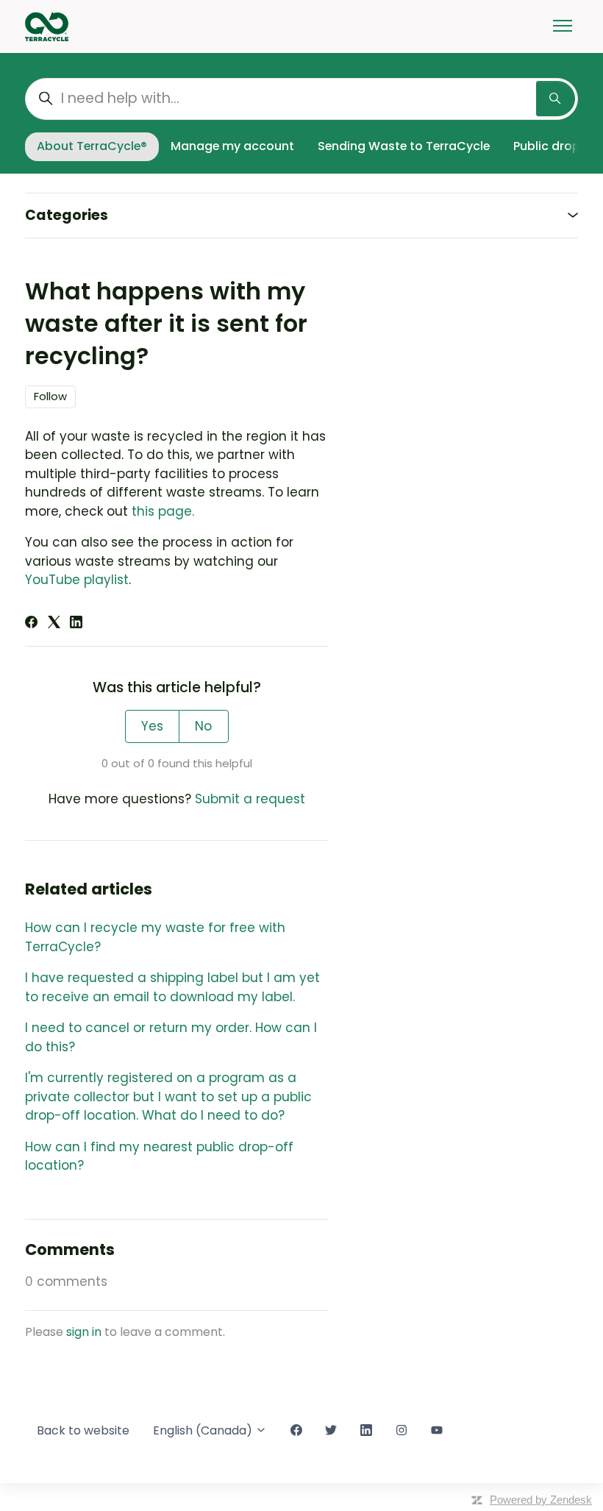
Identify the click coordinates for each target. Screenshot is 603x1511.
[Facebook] (31, 624)
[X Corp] (54, 624)
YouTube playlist (77, 580)
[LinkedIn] (76, 624)
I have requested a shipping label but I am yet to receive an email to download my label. (172, 987)
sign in (83, 1331)
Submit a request (250, 799)
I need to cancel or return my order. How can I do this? (171, 1037)
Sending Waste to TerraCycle (404, 146)
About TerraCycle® (92, 146)
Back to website (83, 1430)
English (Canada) (204, 1430)
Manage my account (232, 146)
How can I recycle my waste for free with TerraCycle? (155, 937)
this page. (163, 511)
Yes (152, 726)
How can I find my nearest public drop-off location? (159, 1156)
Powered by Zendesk (541, 1499)
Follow (50, 396)
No (203, 726)
